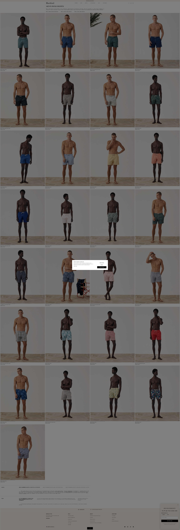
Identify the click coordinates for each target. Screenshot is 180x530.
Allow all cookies (101, 267)
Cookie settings (102, 262)
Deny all (102, 264)
